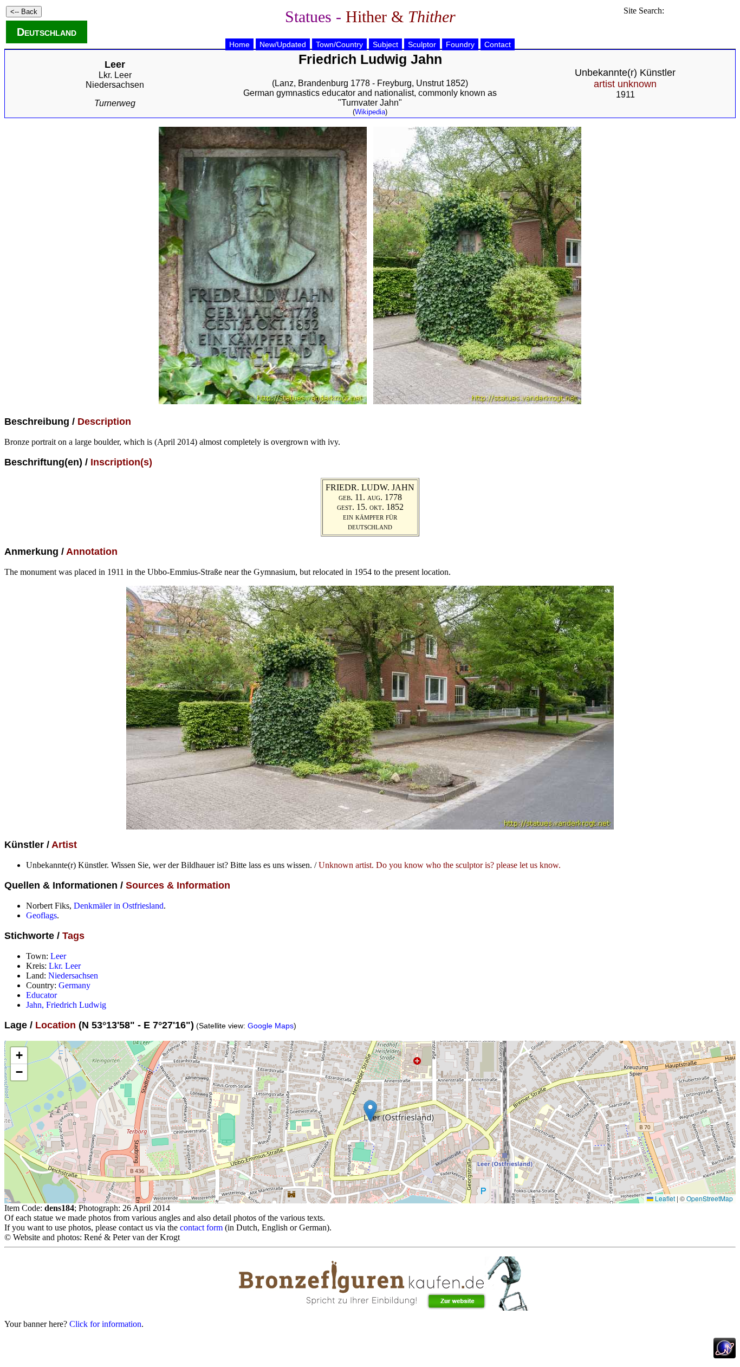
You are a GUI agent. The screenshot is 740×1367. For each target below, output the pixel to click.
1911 (625, 94)
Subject (385, 44)
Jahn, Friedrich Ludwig (66, 1004)
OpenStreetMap (709, 1198)
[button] (370, 1111)
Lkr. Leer (115, 75)
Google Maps (271, 1025)
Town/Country (339, 44)
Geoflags (41, 915)
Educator (41, 995)
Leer (58, 956)
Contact (497, 44)
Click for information (105, 1324)
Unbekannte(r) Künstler (625, 78)
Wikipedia (370, 112)
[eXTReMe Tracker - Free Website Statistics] (724, 1355)
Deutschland (46, 32)
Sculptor (422, 44)
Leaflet (664, 1198)
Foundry (460, 44)
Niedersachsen (115, 84)
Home (239, 44)
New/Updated (282, 44)
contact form (201, 1227)
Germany (74, 985)
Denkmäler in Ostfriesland (119, 905)
